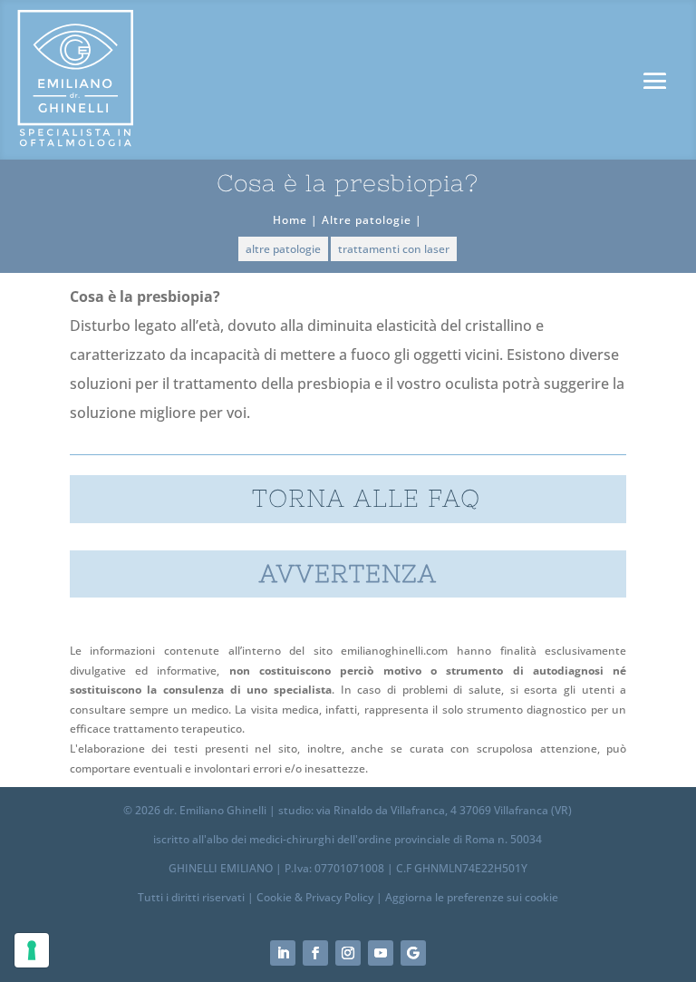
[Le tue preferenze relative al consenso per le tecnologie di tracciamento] (31, 950)
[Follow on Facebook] (315, 953)
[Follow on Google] (413, 953)
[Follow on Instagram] (348, 953)
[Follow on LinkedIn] (282, 953)
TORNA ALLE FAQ (366, 498)
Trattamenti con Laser (394, 249)
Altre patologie (366, 220)
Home (290, 220)
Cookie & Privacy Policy (314, 897)
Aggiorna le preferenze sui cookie (471, 897)
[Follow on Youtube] (380, 953)
